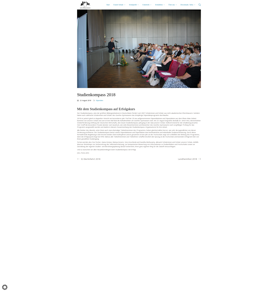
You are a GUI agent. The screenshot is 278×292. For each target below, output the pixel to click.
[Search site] (200, 5)
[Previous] (80, 48)
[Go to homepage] (85, 5)
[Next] (197, 48)
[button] (5, 287)
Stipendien (99, 100)
